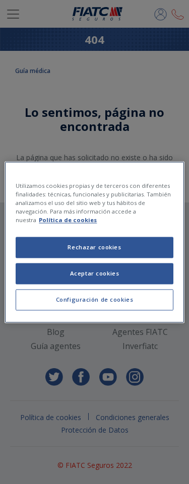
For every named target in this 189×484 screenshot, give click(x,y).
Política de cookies (68, 220)
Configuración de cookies (95, 299)
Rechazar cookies (94, 247)
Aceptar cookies (94, 273)
